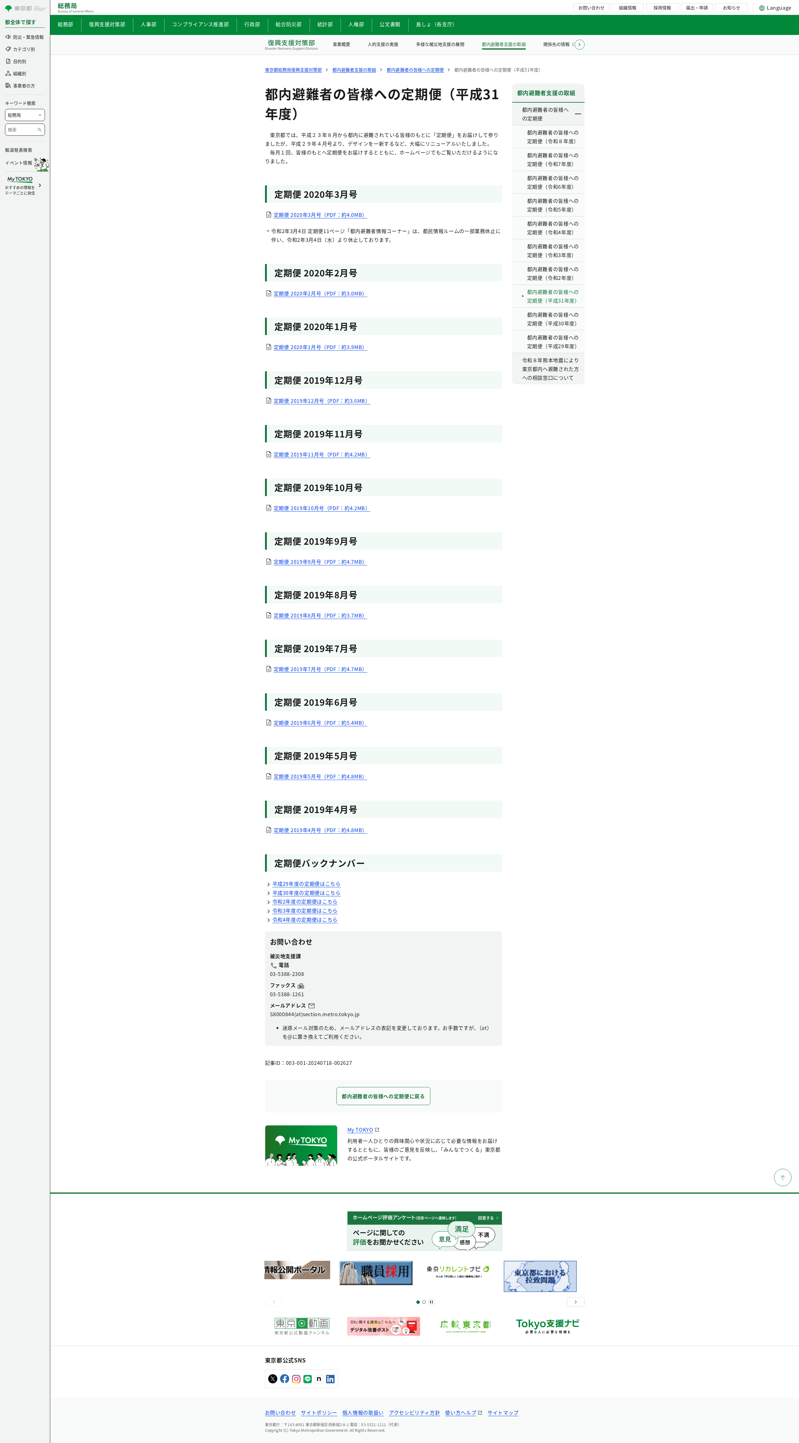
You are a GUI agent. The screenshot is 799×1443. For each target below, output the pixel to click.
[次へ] (576, 1302)
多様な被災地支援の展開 (440, 44)
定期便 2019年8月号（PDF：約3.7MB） (320, 615)
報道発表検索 (18, 150)
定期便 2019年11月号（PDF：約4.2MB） (322, 454)
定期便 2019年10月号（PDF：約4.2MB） (322, 508)
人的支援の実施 (383, 44)
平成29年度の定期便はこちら (306, 883)
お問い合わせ (591, 7)
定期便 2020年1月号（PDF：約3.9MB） (320, 347)
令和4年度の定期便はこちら (305, 919)
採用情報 (662, 7)
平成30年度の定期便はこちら (306, 892)
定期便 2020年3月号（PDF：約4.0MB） (320, 214)
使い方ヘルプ (460, 1412)
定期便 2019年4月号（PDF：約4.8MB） (320, 830)
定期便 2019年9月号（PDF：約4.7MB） (320, 561)
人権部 (356, 24)
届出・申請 (697, 7)
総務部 (65, 24)
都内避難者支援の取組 (504, 44)
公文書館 (390, 24)
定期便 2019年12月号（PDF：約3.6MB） (322, 400)
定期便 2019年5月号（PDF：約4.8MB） (320, 776)
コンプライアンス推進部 (200, 24)
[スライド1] (418, 1302)
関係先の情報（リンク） (567, 44)
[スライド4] (424, 1302)
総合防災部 (288, 24)
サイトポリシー (319, 1412)
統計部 (325, 24)
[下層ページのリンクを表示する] (578, 114)
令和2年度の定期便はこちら (305, 901)
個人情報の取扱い (363, 1412)
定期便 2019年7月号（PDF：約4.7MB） (320, 669)
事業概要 (341, 44)
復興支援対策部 (107, 24)
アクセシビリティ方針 (414, 1412)
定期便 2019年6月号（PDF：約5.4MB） (320, 722)
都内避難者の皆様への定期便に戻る (383, 1096)
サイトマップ (503, 1412)
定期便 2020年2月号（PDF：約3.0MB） (320, 293)
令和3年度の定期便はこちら (305, 910)
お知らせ (731, 7)
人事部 (148, 24)
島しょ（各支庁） (437, 24)
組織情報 (627, 7)
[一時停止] (431, 1302)
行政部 (252, 24)
